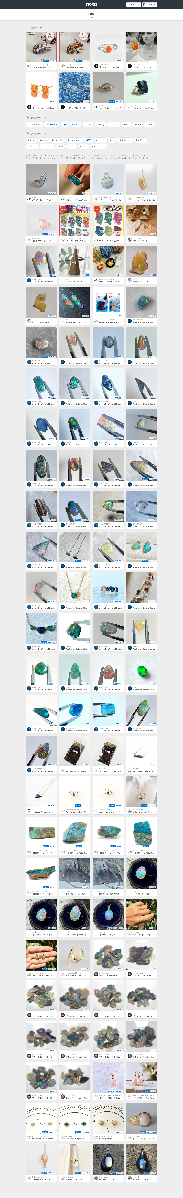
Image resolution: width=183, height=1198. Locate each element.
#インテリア (57, 140)
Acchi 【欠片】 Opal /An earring (147, 281)
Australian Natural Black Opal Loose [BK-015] (52, 690)
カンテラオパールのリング (110, 108)
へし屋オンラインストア (40, 850)
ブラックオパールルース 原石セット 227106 (118, 1016)
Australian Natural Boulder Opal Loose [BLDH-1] (54, 526)
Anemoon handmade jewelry (109, 1095)
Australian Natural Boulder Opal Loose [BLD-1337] (122, 649)
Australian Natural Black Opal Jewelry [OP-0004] (87, 608)
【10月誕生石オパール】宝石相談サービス (83, 108)
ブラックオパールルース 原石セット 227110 (118, 975)
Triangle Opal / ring (141, 935)
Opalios (68, 320)
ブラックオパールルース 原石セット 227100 (51, 1098)
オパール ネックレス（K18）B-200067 (150, 200)
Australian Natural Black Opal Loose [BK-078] (153, 690)
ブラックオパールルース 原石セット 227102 (118, 1057)
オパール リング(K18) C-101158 (146, 1139)
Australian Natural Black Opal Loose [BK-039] (86, 730)
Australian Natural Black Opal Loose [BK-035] (86, 404)
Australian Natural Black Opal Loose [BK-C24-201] (121, 404)
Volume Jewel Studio (140, 810)
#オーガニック (98, 146)
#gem (64, 124)
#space (138, 124)
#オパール (113, 124)
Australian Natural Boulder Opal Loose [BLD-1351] (155, 526)
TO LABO (136, 769)
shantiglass (103, 1177)
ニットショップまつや (73, 238)
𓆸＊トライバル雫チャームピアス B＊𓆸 (150, 241)
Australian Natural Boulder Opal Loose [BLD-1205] (155, 730)
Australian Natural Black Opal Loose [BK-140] (86, 690)
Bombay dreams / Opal (109, 1139)
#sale (112, 140)
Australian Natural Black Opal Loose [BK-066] (52, 608)
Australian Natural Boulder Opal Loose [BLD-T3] (87, 486)
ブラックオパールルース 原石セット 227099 (85, 1098)
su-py (101, 105)
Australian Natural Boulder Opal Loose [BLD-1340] (55, 567)
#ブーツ (83, 146)
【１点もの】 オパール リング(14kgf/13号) (84, 281)
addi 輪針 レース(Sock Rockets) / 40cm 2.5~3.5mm (87, 771)
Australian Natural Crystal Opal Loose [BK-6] (153, 363)
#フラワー (140, 140)
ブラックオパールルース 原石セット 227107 (85, 1016)
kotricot (69, 769)
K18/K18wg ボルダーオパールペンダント (150, 812)
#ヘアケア (32, 146)
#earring (100, 124)
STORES (87, 3)
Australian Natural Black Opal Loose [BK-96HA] (154, 322)
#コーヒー (100, 140)
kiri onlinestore (105, 197)
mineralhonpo (104, 973)
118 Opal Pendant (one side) (145, 771)
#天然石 (75, 124)
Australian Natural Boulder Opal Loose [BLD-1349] (122, 730)
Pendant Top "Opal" (108, 1179)
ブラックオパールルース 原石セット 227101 (152, 1057)
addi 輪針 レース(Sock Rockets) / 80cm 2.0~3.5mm (121, 771)
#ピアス (88, 124)
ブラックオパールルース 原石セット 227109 (152, 975)
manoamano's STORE (106, 279)
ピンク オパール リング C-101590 (46, 241)
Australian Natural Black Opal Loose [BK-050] (119, 690)
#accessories (52, 124)
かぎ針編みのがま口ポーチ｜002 (45, 67)
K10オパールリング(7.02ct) (77, 975)
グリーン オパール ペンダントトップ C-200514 (118, 200)
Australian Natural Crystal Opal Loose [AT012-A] (154, 649)
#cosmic (149, 124)
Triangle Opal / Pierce (42, 975)
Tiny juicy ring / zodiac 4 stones (80, 1179)
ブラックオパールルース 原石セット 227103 (85, 1057)
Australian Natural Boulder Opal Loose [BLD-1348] (55, 771)
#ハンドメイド (74, 140)
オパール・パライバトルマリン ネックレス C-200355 (54, 1179)
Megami (69, 279)
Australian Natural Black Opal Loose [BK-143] (52, 730)
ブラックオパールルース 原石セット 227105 (152, 1016)
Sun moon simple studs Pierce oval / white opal (53, 1139)
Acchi (135, 279)
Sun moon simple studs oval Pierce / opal (84, 1139)
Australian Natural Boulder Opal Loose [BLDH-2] (154, 486)
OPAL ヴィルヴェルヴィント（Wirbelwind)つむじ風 (87, 241)
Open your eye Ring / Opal (77, 812)
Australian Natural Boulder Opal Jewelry (84, 567)
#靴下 (88, 140)
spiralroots (137, 238)
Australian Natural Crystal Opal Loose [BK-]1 (86, 363)
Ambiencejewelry (72, 810)
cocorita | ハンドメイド (40, 65)
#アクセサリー (34, 124)
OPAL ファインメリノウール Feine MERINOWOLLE (120, 241)
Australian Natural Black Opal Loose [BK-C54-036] (54, 281)
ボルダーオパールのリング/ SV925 (147, 108)
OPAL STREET (37, 279)
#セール (31, 140)
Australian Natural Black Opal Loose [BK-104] (86, 649)
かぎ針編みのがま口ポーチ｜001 (79, 67)
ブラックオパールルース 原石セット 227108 (51, 1016)
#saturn (126, 124)
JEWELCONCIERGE (106, 65)
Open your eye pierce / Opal (112, 812)
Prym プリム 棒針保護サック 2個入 (113, 322)
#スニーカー (47, 146)
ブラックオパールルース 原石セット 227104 (51, 1057)
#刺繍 (60, 146)
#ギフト (43, 140)
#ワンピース (125, 140)
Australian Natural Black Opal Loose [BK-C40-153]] (55, 404)
